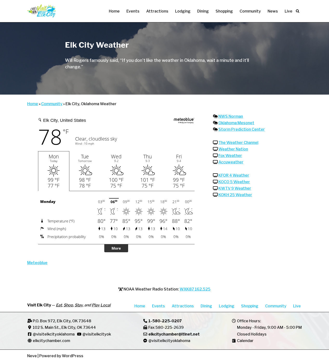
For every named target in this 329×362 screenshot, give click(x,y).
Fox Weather (230, 155)
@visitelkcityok (96, 334)
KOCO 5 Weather (234, 182)
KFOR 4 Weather (233, 175)
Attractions (157, 11)
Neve (32, 356)
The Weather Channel (238, 142)
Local (105, 305)
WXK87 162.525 (195, 289)
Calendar (245, 340)
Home (114, 11)
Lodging (183, 11)
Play (96, 305)
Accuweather (230, 162)
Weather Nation (233, 149)
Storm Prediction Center (241, 129)
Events (132, 11)
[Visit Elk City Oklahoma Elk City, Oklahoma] (41, 11)
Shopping (224, 11)
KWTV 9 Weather (234, 188)
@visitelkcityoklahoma (54, 334)
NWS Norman (230, 116)
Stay (79, 305)
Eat (59, 305)
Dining (203, 11)
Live (288, 11)
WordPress (72, 356)
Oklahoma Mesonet (236, 123)
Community (250, 11)
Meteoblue (37, 262)
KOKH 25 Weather (235, 195)
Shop (68, 305)
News (273, 11)
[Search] (297, 11)
